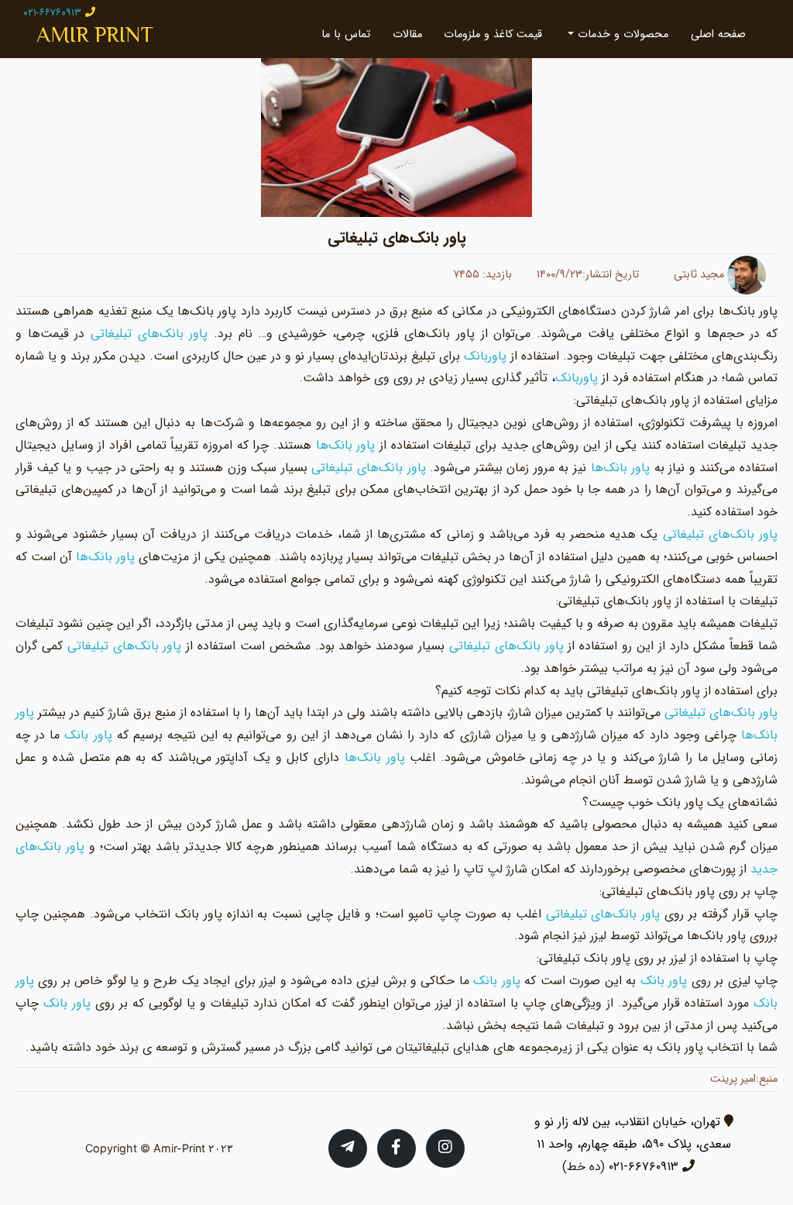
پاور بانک (88, 735)
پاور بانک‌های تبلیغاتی (149, 333)
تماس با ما (345, 34)
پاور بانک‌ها (346, 445)
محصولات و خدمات (621, 34)
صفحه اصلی (718, 34)
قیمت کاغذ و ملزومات (493, 34)
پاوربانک (483, 356)
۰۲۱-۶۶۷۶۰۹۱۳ (52, 13)
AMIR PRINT (94, 34)
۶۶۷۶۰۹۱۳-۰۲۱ (643, 1166)
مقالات (407, 34)
